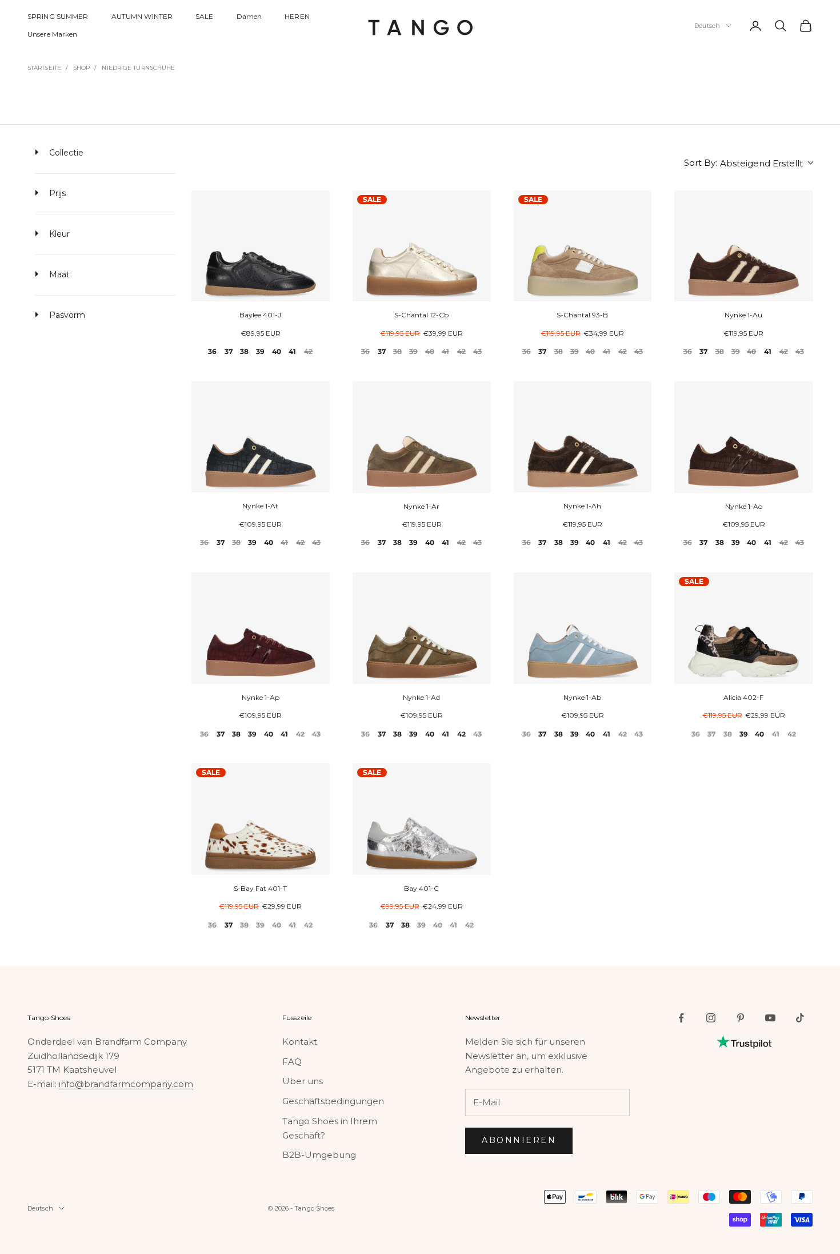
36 (212, 351)
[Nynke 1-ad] (422, 628)
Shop (81, 67)
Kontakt (299, 1041)
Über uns (302, 1081)
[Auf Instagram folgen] (711, 1018)
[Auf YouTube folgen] (770, 1018)
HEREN (297, 16)
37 (229, 351)
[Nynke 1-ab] (583, 628)
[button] (748, 163)
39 (260, 351)
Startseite (44, 67)
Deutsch (707, 26)
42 (308, 351)
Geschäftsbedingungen (333, 1101)
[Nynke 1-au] (743, 246)
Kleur (58, 234)
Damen (249, 16)
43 (477, 351)
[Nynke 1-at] (260, 437)
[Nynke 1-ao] (743, 437)
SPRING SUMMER (58, 16)
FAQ (292, 1061)
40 (276, 351)
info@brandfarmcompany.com (126, 1083)
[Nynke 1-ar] (422, 437)
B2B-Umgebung (319, 1154)
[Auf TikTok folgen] (800, 1018)
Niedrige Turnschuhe (138, 67)
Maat (58, 274)
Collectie (65, 153)
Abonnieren (519, 1140)
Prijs (56, 193)
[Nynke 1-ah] (583, 437)
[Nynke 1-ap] (260, 628)
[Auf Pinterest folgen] (740, 1018)
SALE (204, 16)
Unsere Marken (52, 34)
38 (244, 351)
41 (292, 351)
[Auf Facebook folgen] (681, 1018)
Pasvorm (66, 315)
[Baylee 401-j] (260, 246)
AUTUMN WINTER (142, 16)
